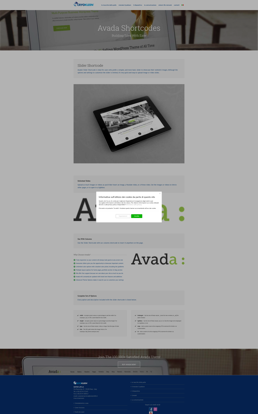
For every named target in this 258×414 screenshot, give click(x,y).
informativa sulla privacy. (134, 205)
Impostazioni (123, 216)
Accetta (136, 216)
